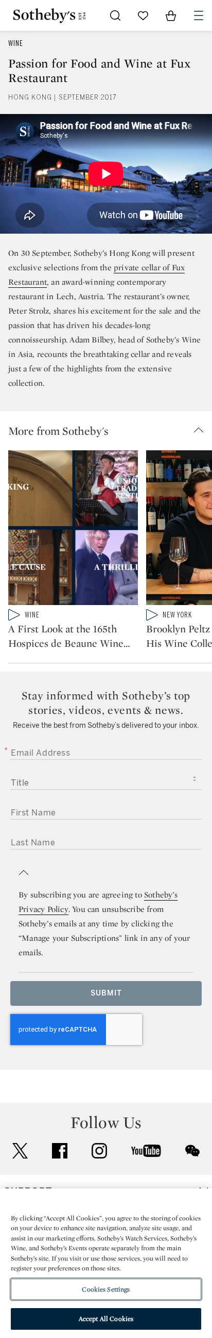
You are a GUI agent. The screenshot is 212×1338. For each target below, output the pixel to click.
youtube (146, 1151)
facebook (59, 1150)
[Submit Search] (115, 15)
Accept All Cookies (106, 1318)
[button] (110, 430)
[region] (106, 1263)
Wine (15, 43)
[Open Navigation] (198, 15)
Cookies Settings (106, 1289)
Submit (106, 993)
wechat (192, 1151)
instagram (99, 1150)
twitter (20, 1151)
